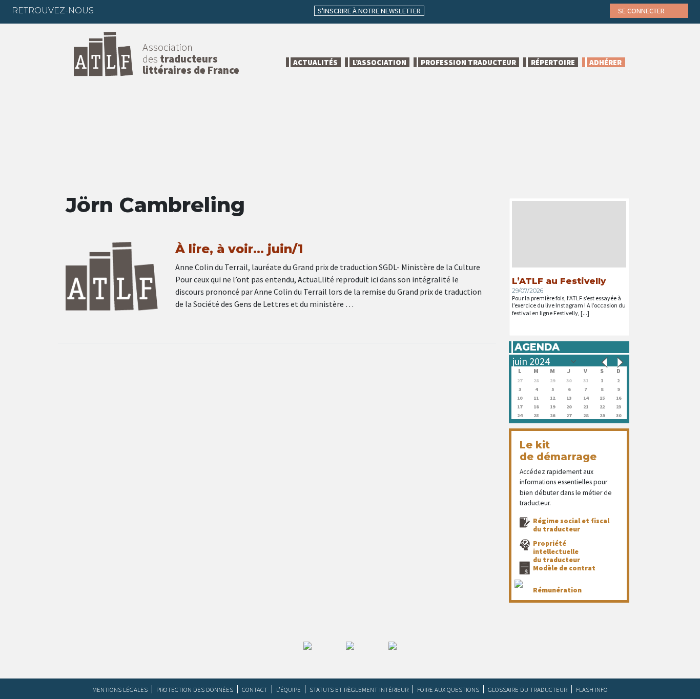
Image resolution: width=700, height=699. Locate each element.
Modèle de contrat (564, 567)
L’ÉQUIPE (288, 689)
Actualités (315, 62)
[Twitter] (131, 10)
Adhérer (605, 62)
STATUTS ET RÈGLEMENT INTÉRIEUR (359, 689)
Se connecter (642, 10)
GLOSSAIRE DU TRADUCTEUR (527, 689)
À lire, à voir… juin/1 (239, 248)
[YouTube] (191, 10)
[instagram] (171, 10)
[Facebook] (111, 10)
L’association (379, 62)
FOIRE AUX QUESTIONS (448, 689)
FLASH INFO (592, 689)
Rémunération (557, 589)
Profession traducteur (468, 62)
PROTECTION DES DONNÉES (194, 689)
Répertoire (553, 62)
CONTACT (254, 689)
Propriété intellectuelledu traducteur (556, 551)
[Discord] (211, 10)
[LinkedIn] (151, 10)
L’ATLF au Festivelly (559, 281)
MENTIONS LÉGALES (120, 689)
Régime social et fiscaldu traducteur (571, 524)
